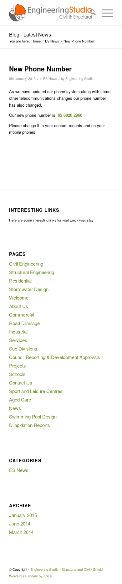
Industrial (18, 331)
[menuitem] (90, 12)
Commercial (21, 314)
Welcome (18, 297)
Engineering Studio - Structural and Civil (60, 569)
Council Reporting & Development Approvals (54, 357)
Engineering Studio (79, 78)
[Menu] (104, 12)
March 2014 (21, 532)
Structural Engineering (31, 272)
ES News (50, 78)
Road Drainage (24, 323)
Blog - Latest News (30, 34)
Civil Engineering (26, 263)
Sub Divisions (23, 348)
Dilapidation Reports (29, 425)
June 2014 (19, 523)
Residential (20, 280)
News (15, 408)
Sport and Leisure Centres (36, 391)
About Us (18, 306)
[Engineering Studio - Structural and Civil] (50, 12)
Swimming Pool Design (33, 416)
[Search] (90, 12)
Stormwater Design (28, 289)
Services (18, 340)
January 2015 (23, 515)
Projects (17, 365)
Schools (17, 374)
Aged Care (20, 399)
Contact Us (20, 382)
